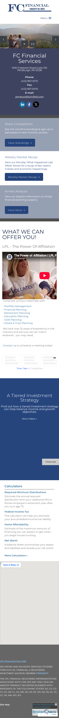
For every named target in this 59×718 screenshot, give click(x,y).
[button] (46, 18)
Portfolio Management (18, 306)
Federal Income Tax (17, 511)
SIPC (46, 673)
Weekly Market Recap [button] (22, 177)
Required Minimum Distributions (25, 492)
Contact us (9, 345)
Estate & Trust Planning (18, 323)
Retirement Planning (17, 313)
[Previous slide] (3, 39)
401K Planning (13, 319)
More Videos (29, 419)
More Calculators (16, 555)
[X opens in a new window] (36, 104)
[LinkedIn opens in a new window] (22, 104)
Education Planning (16, 316)
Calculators (13, 486)
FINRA (39, 673)
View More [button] (15, 210)
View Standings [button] (18, 142)
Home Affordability (16, 524)
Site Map (5, 704)
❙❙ (33, 43)
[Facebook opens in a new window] (29, 104)
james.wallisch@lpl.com (29, 96)
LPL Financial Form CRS (13, 661)
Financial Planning (15, 309)
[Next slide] (55, 39)
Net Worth (11, 540)
